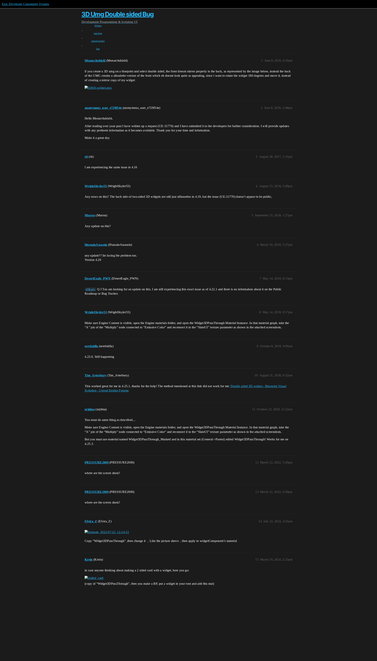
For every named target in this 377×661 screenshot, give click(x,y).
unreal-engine (98, 41)
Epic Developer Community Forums (25, 4)
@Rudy (90, 289)
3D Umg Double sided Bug (117, 14)
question (98, 33)
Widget (98, 25)
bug (98, 48)
